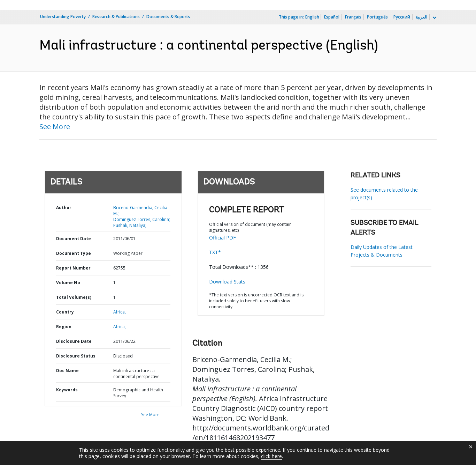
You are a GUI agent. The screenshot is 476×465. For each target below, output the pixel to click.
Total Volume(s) (73, 297)
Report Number (73, 268)
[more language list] (434, 18)
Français (353, 17)
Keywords (67, 390)
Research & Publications (116, 17)
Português (377, 17)
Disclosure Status (75, 356)
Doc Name (67, 371)
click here (271, 456)
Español (331, 17)
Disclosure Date (74, 341)
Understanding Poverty (63, 17)
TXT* (215, 252)
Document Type (73, 253)
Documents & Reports (168, 17)
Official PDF (222, 237)
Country (65, 312)
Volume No (68, 283)
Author (63, 208)
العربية (421, 17)
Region (63, 327)
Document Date (73, 239)
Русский (401, 17)
